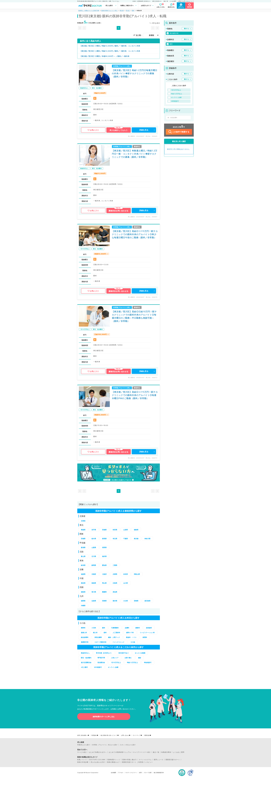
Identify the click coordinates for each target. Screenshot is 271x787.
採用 (140, 772)
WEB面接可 (98, 667)
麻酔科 (137, 628)
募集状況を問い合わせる (118, 211)
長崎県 (104, 601)
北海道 (83, 521)
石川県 (94, 556)
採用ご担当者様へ (82, 735)
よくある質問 (173, 1)
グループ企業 (147, 772)
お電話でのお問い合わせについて (186, 1)
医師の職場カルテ (113, 762)
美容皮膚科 (98, 637)
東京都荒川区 (174, 33)
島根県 (94, 583)
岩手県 (94, 530)
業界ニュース (158, 759)
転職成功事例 (166, 752)
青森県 (83, 530)
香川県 (94, 592)
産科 (105, 632)
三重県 (115, 565)
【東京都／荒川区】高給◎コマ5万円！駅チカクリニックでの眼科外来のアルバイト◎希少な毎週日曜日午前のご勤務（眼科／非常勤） (135, 234)
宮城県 (104, 530)
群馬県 (104, 538)
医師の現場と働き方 (129, 759)
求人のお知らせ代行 (98, 762)
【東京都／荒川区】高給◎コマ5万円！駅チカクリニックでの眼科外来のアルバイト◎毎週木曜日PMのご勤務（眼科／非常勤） (135, 395)
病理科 (145, 637)
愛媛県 (104, 592)
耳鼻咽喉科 (115, 628)
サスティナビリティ (131, 772)
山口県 (125, 583)
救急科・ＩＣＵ (131, 637)
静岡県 (94, 565)
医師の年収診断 (82, 762)
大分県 (125, 601)
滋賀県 (83, 574)
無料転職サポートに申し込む (104, 716)
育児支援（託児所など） (104, 653)
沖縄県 (83, 605)
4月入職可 (84, 667)
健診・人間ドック (114, 637)
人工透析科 (116, 632)
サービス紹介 (82, 752)
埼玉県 (115, 538)
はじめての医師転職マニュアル (120, 752)
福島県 (136, 530)
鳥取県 (83, 583)
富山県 (83, 556)
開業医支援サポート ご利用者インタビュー (137, 762)
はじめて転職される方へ (97, 752)
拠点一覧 (166, 1)
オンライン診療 (113, 667)
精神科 (83, 628)
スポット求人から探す (128, 745)
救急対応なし (85, 653)
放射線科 (149, 628)
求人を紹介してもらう (119, 130)
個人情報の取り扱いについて (109, 735)
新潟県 (83, 547)
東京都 (122, 10)
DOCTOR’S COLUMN (97, 759)
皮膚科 (127, 628)
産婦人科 (84, 632)
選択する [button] (186, 28)
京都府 (94, 574)
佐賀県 (94, 601)
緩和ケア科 (130, 632)
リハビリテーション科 (147, 632)
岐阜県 (83, 565)
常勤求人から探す (83, 745)
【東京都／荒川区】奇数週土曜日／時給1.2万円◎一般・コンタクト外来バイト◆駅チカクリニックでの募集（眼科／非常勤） (134, 153)
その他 (133, 642)
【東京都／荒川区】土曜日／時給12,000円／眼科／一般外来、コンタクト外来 (110, 51)
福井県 (104, 556)
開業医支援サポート (173, 759)
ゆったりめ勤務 (140, 653)
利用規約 (94, 735)
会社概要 (113, 772)
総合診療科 (84, 637)
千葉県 (125, 538)
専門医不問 (101, 658)
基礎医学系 (84, 642)
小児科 (94, 628)
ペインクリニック (118, 642)
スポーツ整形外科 (100, 642)
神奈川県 (147, 538)
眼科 (133, 10)
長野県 (104, 547)
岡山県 (104, 583)
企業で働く (128, 658)
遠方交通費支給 (86, 662)
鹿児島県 (147, 601)
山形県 (125, 530)
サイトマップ (136, 735)
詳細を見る (143, 130)
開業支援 (146, 735)
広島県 (115, 583)
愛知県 (104, 565)
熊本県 (115, 601)
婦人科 (95, 632)
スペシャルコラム (145, 759)
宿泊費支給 (101, 662)
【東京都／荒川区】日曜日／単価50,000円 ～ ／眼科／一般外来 (104, 56)
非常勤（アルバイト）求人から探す (105, 745)
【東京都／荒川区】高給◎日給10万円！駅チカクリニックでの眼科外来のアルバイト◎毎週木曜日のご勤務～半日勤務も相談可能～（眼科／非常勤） (134, 316)
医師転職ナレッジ (113, 759)
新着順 (151, 35)
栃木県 (94, 538)
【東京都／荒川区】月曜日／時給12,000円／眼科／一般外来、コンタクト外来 (110, 46)
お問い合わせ (125, 735)
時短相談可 (147, 662)
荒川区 (128, 10)
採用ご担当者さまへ (157, 1)
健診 (139, 658)
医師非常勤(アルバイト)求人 (109, 10)
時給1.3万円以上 (132, 662)
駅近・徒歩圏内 (86, 658)
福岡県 (83, 601)
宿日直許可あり (123, 653)
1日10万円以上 (116, 662)
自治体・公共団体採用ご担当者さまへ (142, 1)
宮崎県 (136, 601)
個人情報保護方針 (159, 772)
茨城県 (83, 538)
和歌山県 (137, 574)
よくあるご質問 (178, 752)
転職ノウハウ (82, 759)
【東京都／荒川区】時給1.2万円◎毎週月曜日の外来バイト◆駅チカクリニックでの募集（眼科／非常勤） (134, 73)
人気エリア (114, 658)
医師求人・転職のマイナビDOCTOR (88, 10)
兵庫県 (115, 574)
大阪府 (104, 574)
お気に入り (94, 130)
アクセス (120, 772)
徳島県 (83, 592)
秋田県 (115, 530)
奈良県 (125, 574)
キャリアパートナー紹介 (142, 752)
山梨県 (94, 547)
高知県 (115, 592)
